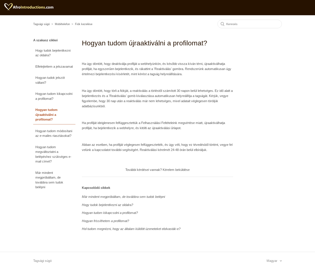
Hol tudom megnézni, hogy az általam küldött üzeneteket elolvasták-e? (131, 229)
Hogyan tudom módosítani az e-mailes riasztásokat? (53, 133)
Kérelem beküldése (176, 170)
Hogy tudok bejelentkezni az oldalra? (52, 53)
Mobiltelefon (62, 24)
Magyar (272, 261)
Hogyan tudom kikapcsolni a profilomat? (53, 96)
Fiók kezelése (83, 24)
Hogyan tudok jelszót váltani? (50, 80)
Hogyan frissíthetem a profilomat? (105, 221)
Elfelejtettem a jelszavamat (54, 66)
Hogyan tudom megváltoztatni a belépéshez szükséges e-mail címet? (53, 154)
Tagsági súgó (41, 24)
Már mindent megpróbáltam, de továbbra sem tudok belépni (49, 180)
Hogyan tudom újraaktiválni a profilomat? (46, 114)
